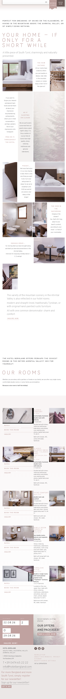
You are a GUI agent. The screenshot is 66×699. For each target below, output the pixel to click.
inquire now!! (10, 643)
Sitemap (38, 659)
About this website (43, 657)
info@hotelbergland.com (17, 667)
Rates (7, 426)
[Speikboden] (56, 690)
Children (5, 626)
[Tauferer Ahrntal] (36, 690)
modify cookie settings (45, 661)
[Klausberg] (44, 690)
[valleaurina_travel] (37, 694)
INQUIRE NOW (13, 318)
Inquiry (7, 434)
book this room (11, 430)
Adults (22, 619)
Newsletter (39, 655)
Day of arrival (6, 619)
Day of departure (7, 640)
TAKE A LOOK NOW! (47, 634)
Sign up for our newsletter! (15, 682)
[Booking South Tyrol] (47, 694)
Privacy (56, 657)
